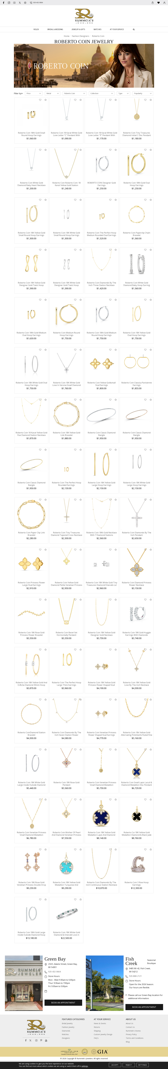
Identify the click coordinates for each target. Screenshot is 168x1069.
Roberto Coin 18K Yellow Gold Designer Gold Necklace (101, 633)
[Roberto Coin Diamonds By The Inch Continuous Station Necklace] (101, 864)
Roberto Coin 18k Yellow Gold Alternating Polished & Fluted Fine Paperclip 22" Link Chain (136, 735)
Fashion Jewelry (68, 1027)
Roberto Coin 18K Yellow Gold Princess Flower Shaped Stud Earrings (101, 685)
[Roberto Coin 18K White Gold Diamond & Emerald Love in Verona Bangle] (66, 914)
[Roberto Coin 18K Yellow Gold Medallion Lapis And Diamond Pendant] (101, 814)
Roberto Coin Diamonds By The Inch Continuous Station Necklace (101, 883)
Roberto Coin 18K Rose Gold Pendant (66, 783)
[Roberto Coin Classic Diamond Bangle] (101, 414)
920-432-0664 (54, 971)
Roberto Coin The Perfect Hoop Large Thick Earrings (66, 683)
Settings (142, 1065)
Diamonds (66, 1031)
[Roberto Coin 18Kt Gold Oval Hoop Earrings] (136, 164)
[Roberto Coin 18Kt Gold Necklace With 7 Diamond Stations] (101, 514)
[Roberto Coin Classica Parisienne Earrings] (136, 364)
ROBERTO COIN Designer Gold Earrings (101, 184)
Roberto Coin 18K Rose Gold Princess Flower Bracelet (31, 633)
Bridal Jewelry (67, 1023)
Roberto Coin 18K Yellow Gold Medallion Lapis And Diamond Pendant (101, 835)
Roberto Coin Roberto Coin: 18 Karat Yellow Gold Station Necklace (66, 185)
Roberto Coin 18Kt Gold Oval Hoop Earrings (136, 184)
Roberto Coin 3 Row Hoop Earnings (137, 883)
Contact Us (130, 1027)
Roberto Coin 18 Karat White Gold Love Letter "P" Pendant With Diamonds (101, 135)
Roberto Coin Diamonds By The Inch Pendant (136, 533)
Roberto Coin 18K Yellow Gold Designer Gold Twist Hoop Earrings (31, 285)
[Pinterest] (41, 1040)
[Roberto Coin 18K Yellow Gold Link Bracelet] (66, 414)
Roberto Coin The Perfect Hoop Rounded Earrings (66, 483)
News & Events (100, 1023)
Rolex (36, 29)
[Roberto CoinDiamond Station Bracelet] (31, 714)
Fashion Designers (80, 36)
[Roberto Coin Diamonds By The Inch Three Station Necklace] (101, 264)
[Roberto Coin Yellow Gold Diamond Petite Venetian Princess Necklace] (66, 564)
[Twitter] (19, 3)
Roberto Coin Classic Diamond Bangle (101, 433)
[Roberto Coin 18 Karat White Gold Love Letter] (66, 114)
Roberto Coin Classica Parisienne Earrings (136, 383)
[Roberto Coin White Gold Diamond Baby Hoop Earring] (136, 264)
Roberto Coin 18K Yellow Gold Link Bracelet (66, 433)
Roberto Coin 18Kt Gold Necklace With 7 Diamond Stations (101, 533)
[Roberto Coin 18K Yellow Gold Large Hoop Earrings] (101, 464)
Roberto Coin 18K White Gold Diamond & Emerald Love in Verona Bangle (66, 935)
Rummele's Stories (133, 1031)
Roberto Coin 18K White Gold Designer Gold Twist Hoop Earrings (66, 285)
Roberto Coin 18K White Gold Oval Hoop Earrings (31, 383)
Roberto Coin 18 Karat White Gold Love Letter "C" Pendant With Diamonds (66, 135)
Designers (66, 1038)
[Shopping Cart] (152, 2)
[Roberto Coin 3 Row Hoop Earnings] (136, 864)
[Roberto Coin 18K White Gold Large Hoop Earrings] (136, 464)
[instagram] (9, 3)
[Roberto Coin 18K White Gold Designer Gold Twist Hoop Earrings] (66, 264)
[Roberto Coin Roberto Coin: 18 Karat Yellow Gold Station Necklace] (66, 164)
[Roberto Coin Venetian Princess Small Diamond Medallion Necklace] (101, 764)
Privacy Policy (131, 1034)
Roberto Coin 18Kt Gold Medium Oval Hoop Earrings (31, 334)
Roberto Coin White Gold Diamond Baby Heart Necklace (31, 184)
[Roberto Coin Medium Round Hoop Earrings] (66, 314)
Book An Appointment (63, 1002)
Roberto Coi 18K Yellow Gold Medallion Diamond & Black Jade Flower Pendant (136, 835)
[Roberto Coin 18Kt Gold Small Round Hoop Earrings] (31, 114)
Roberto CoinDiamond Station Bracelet (31, 733)
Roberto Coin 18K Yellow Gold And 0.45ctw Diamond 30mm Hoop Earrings (31, 685)
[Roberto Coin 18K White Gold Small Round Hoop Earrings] (66, 214)
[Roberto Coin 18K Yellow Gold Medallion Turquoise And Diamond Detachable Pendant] (66, 864)
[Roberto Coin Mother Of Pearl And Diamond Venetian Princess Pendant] (66, 814)
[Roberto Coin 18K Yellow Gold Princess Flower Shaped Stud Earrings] (101, 664)
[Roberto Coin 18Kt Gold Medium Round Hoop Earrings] (101, 314)
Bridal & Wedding (55, 29)
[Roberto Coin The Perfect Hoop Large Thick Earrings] (66, 664)
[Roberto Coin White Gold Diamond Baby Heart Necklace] (31, 164)
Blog (128, 1042)
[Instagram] (36, 1040)
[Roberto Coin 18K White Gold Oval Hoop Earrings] (31, 364)
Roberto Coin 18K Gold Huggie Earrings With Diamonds (136, 633)
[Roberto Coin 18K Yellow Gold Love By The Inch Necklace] (136, 664)
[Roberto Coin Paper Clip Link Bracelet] (31, 514)
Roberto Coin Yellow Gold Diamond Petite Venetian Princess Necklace (66, 585)
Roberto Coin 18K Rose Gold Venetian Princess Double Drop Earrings (31, 885)
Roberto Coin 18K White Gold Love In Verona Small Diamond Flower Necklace (66, 385)
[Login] (164, 2)
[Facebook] (3, 3)
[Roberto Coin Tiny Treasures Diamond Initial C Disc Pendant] (136, 114)
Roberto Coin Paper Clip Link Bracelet (31, 533)
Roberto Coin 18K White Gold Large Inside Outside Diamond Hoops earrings (31, 785)
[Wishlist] (158, 2)
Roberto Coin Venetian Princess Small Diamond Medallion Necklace (101, 785)
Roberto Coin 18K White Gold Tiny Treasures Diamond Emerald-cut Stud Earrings (101, 585)
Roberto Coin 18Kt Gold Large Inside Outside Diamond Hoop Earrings (31, 935)
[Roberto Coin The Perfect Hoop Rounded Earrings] (66, 464)
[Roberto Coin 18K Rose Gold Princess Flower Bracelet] (31, 614)
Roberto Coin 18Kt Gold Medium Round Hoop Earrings (101, 334)
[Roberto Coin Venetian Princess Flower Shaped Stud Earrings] (101, 714)
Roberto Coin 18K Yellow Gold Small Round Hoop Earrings (31, 234)
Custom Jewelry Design (103, 1034)
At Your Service (117, 29)
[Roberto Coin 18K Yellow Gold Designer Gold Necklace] (101, 614)
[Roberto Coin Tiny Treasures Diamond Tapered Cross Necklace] (66, 514)
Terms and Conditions (134, 1038)
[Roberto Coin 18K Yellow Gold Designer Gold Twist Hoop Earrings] (31, 264)
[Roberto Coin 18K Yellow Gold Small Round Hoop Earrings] (31, 214)
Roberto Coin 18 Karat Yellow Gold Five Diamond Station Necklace (31, 433)
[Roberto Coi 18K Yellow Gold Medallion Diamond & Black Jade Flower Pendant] (136, 814)
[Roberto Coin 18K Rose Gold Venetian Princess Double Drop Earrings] (31, 864)
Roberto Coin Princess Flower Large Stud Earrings (31, 583)
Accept (115, 1065)
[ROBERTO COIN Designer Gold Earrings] (101, 164)
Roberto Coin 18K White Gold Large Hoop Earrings (136, 483)
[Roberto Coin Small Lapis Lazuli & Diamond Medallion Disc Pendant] (136, 764)
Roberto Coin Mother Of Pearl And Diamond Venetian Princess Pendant (66, 835)
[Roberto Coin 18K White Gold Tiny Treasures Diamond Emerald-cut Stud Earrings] (101, 564)
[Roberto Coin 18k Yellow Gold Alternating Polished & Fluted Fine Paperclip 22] (136, 714)
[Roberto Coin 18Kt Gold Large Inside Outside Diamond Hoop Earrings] (31, 914)
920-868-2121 (135, 976)
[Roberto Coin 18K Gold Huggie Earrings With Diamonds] (136, 614)
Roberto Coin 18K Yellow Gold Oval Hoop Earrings (136, 334)
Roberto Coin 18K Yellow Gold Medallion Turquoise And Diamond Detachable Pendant (66, 885)
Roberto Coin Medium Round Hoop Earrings (66, 334)
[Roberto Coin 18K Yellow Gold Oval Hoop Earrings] (136, 314)
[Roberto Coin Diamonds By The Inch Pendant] (136, 514)
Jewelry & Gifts (78, 29)
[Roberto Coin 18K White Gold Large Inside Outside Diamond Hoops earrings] (31, 764)
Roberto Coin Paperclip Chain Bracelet (136, 234)
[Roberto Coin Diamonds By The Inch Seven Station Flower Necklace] (66, 714)
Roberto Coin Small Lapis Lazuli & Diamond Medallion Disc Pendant (136, 783)
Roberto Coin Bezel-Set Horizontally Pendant (66, 633)
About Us (129, 1023)
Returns (97, 1027)
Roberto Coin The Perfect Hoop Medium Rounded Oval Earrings (101, 234)
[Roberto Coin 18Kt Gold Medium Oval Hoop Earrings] (31, 314)
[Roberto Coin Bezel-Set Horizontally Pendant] (66, 614)
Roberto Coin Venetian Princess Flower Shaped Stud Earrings (101, 733)
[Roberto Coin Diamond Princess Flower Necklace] (136, 564)
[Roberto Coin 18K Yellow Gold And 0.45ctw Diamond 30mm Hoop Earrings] (31, 664)
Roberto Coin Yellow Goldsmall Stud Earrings (101, 383)
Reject (129, 1065)
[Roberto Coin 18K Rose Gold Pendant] (66, 764)
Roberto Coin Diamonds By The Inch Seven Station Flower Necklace (66, 735)
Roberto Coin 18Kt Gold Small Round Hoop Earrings (31, 134)
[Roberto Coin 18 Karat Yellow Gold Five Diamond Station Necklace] (31, 414)
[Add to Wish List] (40, 99)
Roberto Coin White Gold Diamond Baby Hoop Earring (136, 284)
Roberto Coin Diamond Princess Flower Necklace (136, 583)
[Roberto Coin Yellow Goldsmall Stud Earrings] (101, 364)
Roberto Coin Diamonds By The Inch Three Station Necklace (101, 284)
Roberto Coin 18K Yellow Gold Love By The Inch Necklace (136, 683)
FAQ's (96, 1038)
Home (66, 36)
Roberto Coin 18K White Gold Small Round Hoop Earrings (66, 234)
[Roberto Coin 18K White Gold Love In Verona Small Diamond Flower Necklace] (66, 364)
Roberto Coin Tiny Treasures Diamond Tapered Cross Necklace (66, 533)
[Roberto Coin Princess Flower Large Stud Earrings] (31, 564)
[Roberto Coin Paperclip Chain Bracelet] (136, 214)
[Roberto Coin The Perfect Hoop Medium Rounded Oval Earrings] (101, 214)
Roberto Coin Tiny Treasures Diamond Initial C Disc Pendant (136, 134)
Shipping (97, 1031)
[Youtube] (14, 3)
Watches (97, 29)
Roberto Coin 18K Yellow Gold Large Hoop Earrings (101, 483)
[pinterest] (25, 3)
